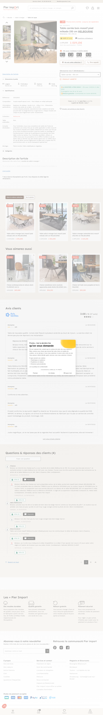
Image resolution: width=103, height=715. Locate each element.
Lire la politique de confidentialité (38, 367)
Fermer (35, 373)
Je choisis (51, 373)
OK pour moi (68, 373)
